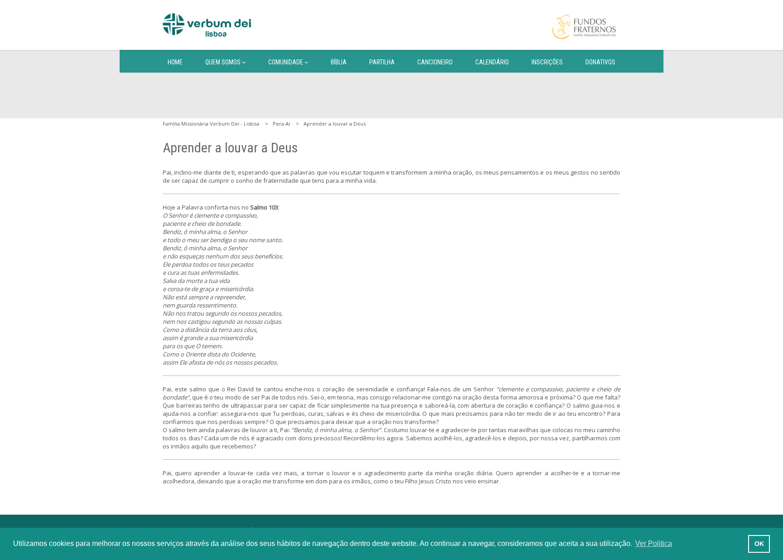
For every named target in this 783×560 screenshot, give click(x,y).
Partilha (382, 62)
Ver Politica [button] (653, 543)
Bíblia (339, 62)
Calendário (492, 62)
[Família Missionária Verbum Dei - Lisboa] (207, 25)
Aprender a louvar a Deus (335, 123)
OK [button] (759, 543)
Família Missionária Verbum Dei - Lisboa (211, 123)
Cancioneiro (435, 62)
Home (175, 62)
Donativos (600, 62)
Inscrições (547, 62)
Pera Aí (281, 123)
